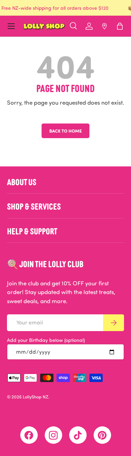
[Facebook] (29, 435)
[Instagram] (53, 435)
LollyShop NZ (35, 396)
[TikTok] (78, 435)
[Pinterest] (102, 435)
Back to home (65, 131)
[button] (120, 26)
